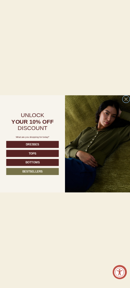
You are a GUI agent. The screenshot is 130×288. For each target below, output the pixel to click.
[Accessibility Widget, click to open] (120, 272)
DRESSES (32, 144)
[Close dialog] (125, 99)
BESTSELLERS (32, 171)
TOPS (32, 153)
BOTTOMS (33, 162)
